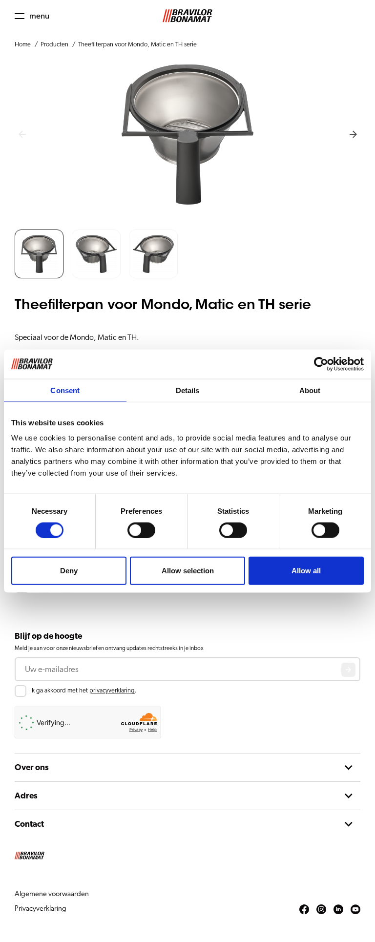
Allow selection (188, 570)
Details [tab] (188, 390)
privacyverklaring (112, 691)
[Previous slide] (22, 134)
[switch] (141, 530)
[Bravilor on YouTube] (355, 909)
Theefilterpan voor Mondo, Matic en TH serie (137, 45)
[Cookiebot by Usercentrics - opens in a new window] (321, 363)
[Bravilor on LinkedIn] (338, 909)
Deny (69, 570)
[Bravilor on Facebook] (304, 909)
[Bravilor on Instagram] (321, 909)
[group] (39, 254)
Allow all (306, 570)
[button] (32, 16)
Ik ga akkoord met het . (83, 691)
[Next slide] (353, 134)
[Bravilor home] (187, 15)
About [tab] (310, 390)
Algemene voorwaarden (52, 894)
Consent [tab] (65, 390)
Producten (54, 45)
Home (23, 45)
